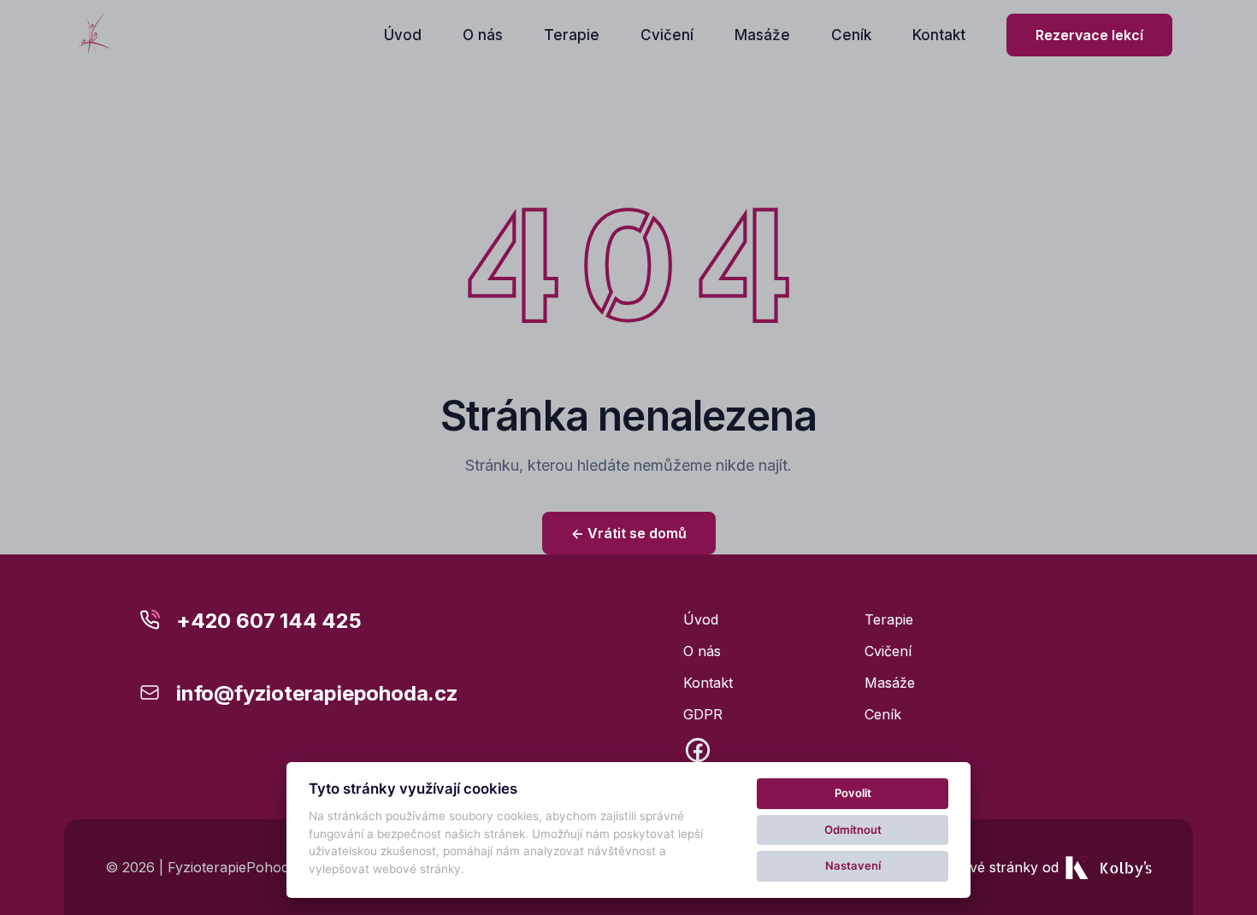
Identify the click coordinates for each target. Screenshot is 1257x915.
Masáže (762, 35)
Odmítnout (853, 829)
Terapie (571, 35)
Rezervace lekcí (1089, 35)
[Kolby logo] (94, 35)
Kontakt (938, 35)
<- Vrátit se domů (629, 533)
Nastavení (853, 865)
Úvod (403, 35)
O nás (483, 35)
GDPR (703, 714)
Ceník (851, 35)
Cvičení (666, 35)
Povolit (853, 793)
